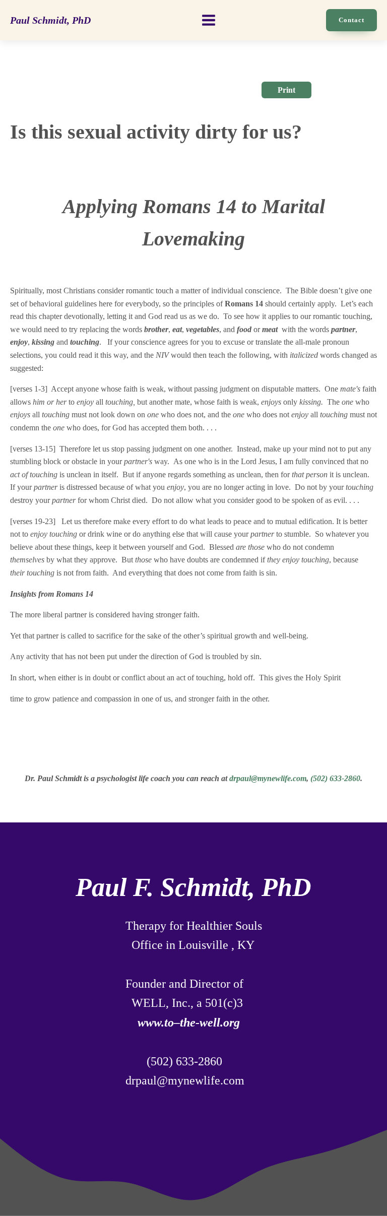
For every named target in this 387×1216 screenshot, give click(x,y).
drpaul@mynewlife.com (267, 778)
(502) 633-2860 (335, 778)
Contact (351, 20)
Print (286, 90)
